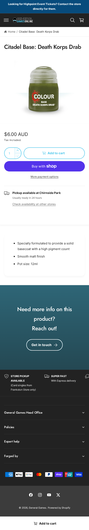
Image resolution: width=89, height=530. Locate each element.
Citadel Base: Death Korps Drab (39, 31)
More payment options (45, 176)
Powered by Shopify (59, 507)
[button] (6, 20)
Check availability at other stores (34, 204)
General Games (37, 507)
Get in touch (41, 345)
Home (12, 31)
